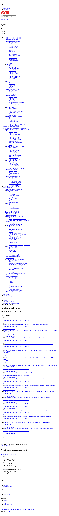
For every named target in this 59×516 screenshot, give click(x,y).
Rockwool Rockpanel (14, 173)
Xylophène (11, 269)
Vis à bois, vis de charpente (15, 229)
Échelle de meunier (13, 207)
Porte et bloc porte (10, 197)
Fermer (2, 312)
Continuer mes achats (5, 454)
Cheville (11, 232)
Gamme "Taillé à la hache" (15, 76)
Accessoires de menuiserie (12, 276)
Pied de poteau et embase (15, 243)
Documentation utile (8, 504)
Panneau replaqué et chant (15, 159)
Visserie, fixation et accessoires (13, 225)
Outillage (8, 221)
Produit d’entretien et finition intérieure (18, 263)
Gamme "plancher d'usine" (15, 75)
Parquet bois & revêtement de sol (13, 176)
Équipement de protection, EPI (13, 291)
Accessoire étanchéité (14, 255)
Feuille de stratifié (13, 152)
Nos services (6, 294)
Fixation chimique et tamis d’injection (17, 234)
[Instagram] (3, 3)
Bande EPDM (12, 239)
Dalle (10, 145)
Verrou (10, 285)
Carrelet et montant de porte (12, 89)
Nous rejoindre (6, 8)
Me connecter (6, 9)
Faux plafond (12, 51)
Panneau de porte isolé (14, 136)
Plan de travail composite (15, 167)
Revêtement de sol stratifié (15, 181)
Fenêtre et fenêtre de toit (14, 193)
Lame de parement (13, 46)
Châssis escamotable (13, 202)
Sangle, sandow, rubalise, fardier (16, 224)
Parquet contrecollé (13, 180)
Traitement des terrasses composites (17, 273)
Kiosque (11, 63)
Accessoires (12, 194)
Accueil (5, 300)
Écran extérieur (12, 120)
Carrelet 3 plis (12, 93)
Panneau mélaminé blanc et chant (16, 149)
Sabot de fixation (13, 242)
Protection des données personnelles (14, 509)
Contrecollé (11, 98)
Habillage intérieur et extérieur (13, 41)
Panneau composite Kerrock (15, 155)
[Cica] (5, 14)
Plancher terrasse (13, 58)
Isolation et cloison (10, 107)
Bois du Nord (12, 84)
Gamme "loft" (12, 69)
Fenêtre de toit (12, 115)
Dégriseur (11, 272)
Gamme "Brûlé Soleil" (14, 68)
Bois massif (11, 99)
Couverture (11, 123)
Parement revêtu (13, 45)
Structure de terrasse (13, 56)
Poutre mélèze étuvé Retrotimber (16, 102)
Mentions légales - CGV (28, 509)
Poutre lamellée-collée (14, 104)
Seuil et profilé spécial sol (15, 184)
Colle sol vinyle (12, 250)
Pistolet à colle (12, 252)
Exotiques (11, 88)
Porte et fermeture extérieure (12, 190)
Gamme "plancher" (13, 73)
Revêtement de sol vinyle (15, 182)
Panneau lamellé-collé (14, 137)
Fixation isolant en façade (15, 233)
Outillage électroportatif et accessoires (17, 219)
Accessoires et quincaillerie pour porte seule (19, 287)
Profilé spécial (12, 49)
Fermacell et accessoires (14, 110)
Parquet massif (12, 178)
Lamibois (11, 103)
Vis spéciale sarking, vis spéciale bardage (18, 228)
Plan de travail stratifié (14, 165)
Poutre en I (11, 106)
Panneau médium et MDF (15, 139)
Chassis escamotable (13, 206)
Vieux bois (8, 64)
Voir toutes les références (9, 322)
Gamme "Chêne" (13, 78)
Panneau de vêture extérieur (12, 169)
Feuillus (11, 86)
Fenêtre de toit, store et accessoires (17, 124)
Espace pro (5, 500)
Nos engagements (7, 295)
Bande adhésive (10, 258)
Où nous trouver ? (7, 296)
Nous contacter (6, 6)
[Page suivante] (4, 439)
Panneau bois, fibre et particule (13, 130)
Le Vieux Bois (12, 67)
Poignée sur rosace (13, 280)
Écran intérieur (12, 119)
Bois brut (8, 81)
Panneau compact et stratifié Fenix (17, 154)
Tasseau (11, 50)
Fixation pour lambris (14, 238)
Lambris (11, 43)
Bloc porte (11, 200)
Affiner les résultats (5, 314)
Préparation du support (14, 261)
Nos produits (6, 485)
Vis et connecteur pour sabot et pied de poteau (19, 245)
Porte (10, 199)
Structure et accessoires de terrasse (14, 274)
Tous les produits (13, 42)
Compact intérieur (13, 163)
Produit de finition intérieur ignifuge (17, 264)
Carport (11, 62)
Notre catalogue (7, 502)
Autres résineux (12, 85)
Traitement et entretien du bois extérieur (15, 265)
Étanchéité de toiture (13, 121)
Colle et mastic (12, 251)
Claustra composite (13, 60)
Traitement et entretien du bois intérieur (15, 259)
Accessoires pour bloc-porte (15, 286)
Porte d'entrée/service (14, 195)
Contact (5, 503)
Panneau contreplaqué (14, 138)
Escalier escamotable (14, 208)
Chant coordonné (13, 151)
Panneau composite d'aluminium (16, 168)
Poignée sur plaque (13, 278)
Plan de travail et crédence (12, 160)
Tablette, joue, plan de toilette (16, 156)
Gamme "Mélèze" (13, 77)
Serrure (11, 281)
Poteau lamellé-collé (13, 94)
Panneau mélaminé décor (15, 150)
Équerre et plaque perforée (15, 236)
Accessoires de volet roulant (15, 290)
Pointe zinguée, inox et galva (15, 230)
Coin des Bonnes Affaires (9, 298)
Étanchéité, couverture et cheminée (14, 116)
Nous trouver (6, 495)
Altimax (11, 511)
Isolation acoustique (13, 112)
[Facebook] (3, 1)
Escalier (8, 203)
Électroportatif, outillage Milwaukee (14, 216)
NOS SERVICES (7, 487)
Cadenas (11, 284)
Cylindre (11, 282)
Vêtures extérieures (13, 47)
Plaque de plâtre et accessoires (16, 111)
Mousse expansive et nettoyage (13, 256)
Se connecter (7, 445)
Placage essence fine (13, 158)
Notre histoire (6, 493)
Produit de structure (10, 95)
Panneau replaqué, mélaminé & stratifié (15, 146)
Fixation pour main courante (15, 237)
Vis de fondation (13, 59)
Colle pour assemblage (14, 254)
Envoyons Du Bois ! (11, 215)
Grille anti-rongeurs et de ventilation (17, 241)
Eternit (10, 174)
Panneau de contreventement (15, 142)
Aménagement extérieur (11, 52)
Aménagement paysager (14, 55)
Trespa (10, 172)
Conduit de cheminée (14, 125)
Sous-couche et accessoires (15, 185)
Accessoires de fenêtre (14, 289)
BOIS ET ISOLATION (8, 301)
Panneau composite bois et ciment (17, 143)
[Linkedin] (3, 4)
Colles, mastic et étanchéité (12, 246)
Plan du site (3, 509)
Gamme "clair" (12, 71)
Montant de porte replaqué (15, 91)
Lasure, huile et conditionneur (16, 268)
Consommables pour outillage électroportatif (19, 220)
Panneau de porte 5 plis (14, 134)
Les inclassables (12, 80)
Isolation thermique (13, 113)
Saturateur (11, 271)
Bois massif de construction (15, 100)
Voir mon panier (4, 26)
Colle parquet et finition (14, 248)
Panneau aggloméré (13, 141)
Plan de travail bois (13, 164)
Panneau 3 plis (12, 133)
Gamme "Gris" (12, 72)
